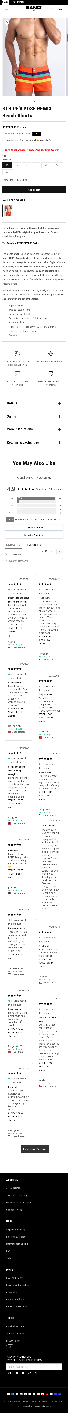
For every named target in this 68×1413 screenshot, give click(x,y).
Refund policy (28, 1401)
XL (48, 166)
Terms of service (57, 1401)
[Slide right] (40, 101)
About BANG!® (13, 1188)
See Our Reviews (14, 1209)
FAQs (8, 1251)
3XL (9, 173)
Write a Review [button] (35, 527)
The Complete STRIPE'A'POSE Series (20, 243)
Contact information (43, 1406)
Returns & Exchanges (16, 1236)
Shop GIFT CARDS (14, 1278)
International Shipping (17, 1244)
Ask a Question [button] (35, 535)
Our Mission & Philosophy (18, 1202)
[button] (6, 8)
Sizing (9, 1258)
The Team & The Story (16, 1195)
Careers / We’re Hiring (17, 1306)
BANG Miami (15, 1402)
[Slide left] (27, 101)
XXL (59, 166)
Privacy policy (42, 1401)
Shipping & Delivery (15, 1229)
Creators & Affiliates (16, 1299)
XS (7, 165)
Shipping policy (26, 1406)
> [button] (35, 1149)
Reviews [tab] (10, 544)
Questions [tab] (32, 544)
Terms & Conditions (15, 1333)
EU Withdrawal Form (16, 1326)
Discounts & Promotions (17, 1285)
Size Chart (6, 159)
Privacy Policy (13, 1340)
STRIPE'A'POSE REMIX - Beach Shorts (15, 628)
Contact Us (11, 1292)
